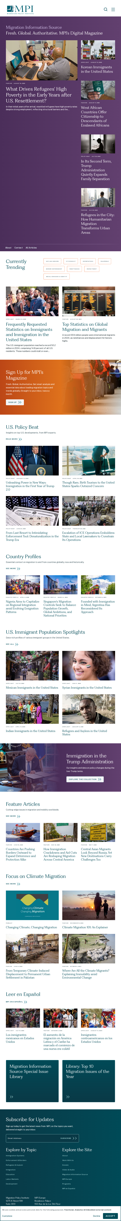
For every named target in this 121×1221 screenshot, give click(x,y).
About (8, 248)
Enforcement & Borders (16, 1160)
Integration (10, 1170)
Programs (66, 1184)
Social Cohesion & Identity (56, 276)
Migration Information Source (75, 1174)
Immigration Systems (15, 1156)
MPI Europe (67, 1179)
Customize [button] (7, 1216)
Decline (96, 1216)
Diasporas (105, 261)
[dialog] (60, 1213)
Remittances (74, 269)
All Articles (31, 248)
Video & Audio (68, 1170)
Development (11, 1184)
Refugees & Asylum (14, 1165)
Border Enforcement (54, 269)
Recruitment (92, 269)
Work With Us (68, 1160)
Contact (18, 248)
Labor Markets (12, 1179)
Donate (65, 1165)
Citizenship (70, 261)
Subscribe (65, 1138)
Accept (110, 1216)
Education (10, 1174)
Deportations (88, 261)
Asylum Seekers (52, 261)
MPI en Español (68, 1188)
